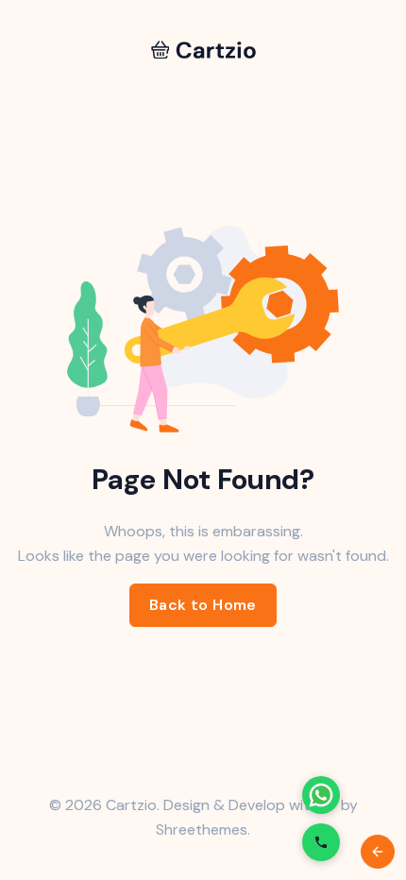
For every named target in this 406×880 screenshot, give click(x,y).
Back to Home (203, 605)
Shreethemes (201, 829)
